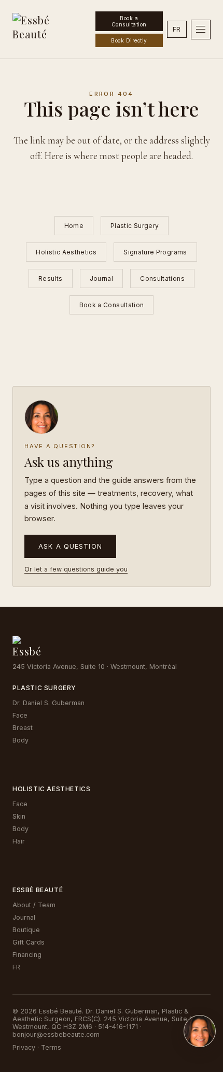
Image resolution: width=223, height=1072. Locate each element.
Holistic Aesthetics (66, 252)
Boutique (26, 930)
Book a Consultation (129, 21)
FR (177, 29)
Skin (18, 816)
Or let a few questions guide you (76, 569)
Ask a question (70, 546)
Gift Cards (28, 942)
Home (73, 226)
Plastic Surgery (134, 226)
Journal (102, 278)
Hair (18, 841)
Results (50, 278)
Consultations (162, 278)
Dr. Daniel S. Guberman (48, 703)
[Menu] (201, 29)
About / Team (33, 905)
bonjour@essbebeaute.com (56, 1034)
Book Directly (129, 40)
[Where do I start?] (200, 1031)
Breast (22, 728)
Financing (26, 955)
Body (20, 740)
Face (19, 715)
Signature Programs (155, 252)
